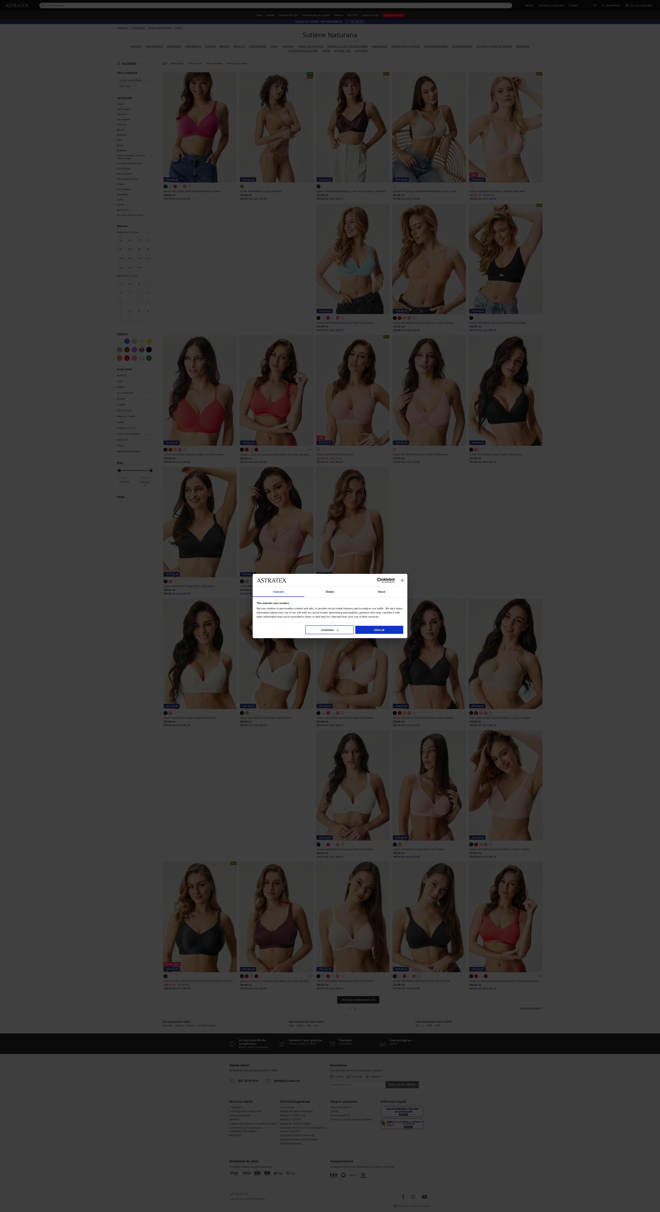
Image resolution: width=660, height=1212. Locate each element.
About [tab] (381, 591)
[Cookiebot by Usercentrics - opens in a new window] (380, 580)
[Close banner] (402, 580)
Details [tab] (330, 591)
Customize (327, 629)
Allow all (379, 629)
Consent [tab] (278, 591)
